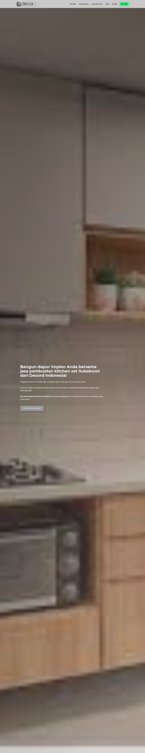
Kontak (114, 4)
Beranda (73, 4)
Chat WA (124, 4)
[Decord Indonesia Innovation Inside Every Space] (26, 4)
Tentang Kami (84, 4)
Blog (107, 4)
